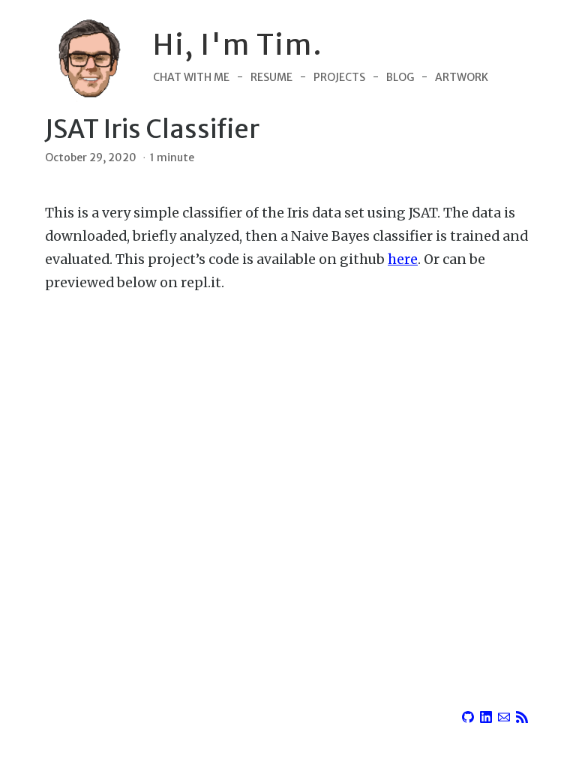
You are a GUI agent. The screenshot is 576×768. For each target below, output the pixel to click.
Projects (339, 77)
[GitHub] (468, 715)
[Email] (504, 715)
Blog (400, 77)
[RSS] (522, 715)
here (403, 259)
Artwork (461, 77)
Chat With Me (191, 77)
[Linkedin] (486, 715)
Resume (271, 77)
